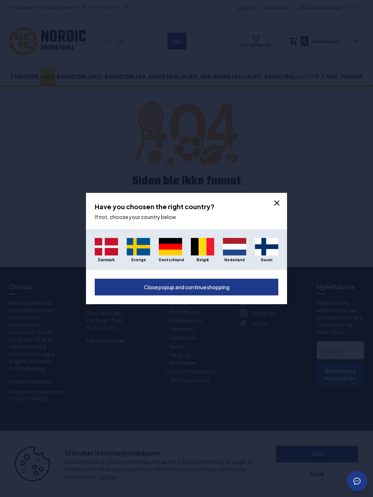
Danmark (106, 260)
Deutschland (170, 260)
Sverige (138, 260)
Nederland (234, 260)
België (203, 260)
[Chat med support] (357, 481)
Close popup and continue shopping (186, 287)
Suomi (266, 260)
